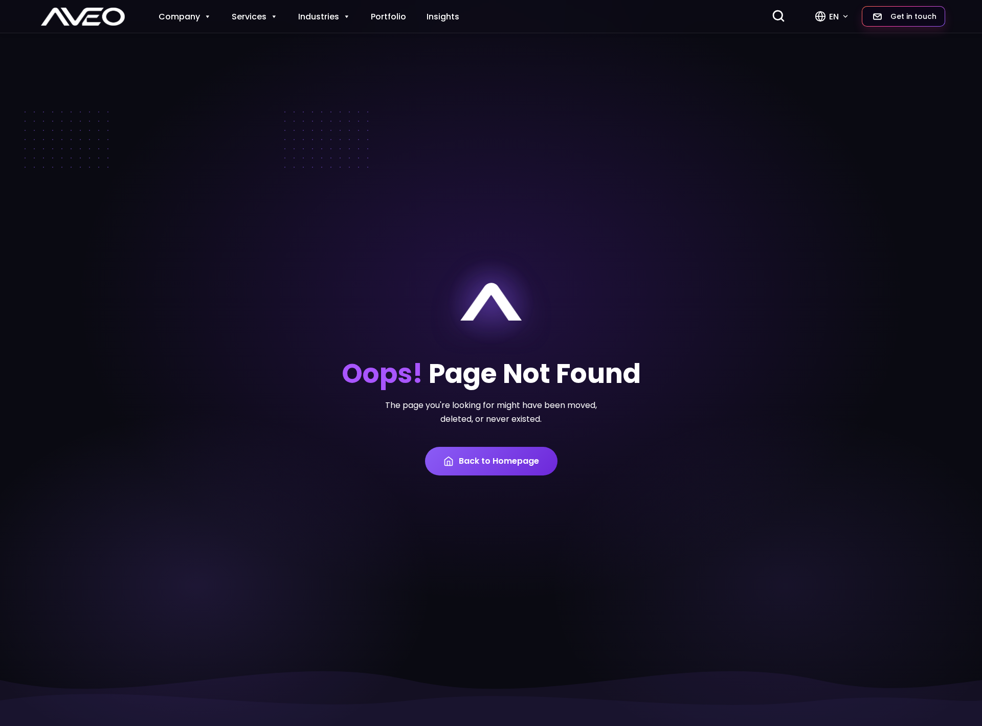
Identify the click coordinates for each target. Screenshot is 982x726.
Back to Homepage (499, 461)
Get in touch (913, 16)
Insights (443, 16)
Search (780, 16)
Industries (318, 16)
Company (179, 16)
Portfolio (388, 16)
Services (249, 16)
